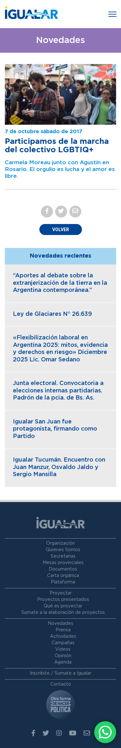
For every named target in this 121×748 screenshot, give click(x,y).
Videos (63, 649)
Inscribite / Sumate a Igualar (60, 673)
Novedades (60, 623)
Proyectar (61, 593)
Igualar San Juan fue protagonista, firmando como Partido (55, 429)
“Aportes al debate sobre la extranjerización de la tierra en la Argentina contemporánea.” (60, 283)
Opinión (63, 656)
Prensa (63, 630)
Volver (60, 229)
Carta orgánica (63, 575)
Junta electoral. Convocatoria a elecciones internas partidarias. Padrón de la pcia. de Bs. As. (58, 390)
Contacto (60, 684)
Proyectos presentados (63, 599)
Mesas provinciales (63, 563)
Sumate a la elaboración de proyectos (63, 612)
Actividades (63, 636)
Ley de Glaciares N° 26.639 (52, 314)
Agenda (63, 662)
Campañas (63, 643)
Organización (60, 543)
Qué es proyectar (63, 606)
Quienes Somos (63, 550)
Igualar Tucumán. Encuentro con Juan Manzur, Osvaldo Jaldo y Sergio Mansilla (59, 467)
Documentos (63, 569)
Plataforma (63, 582)
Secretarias (63, 556)
